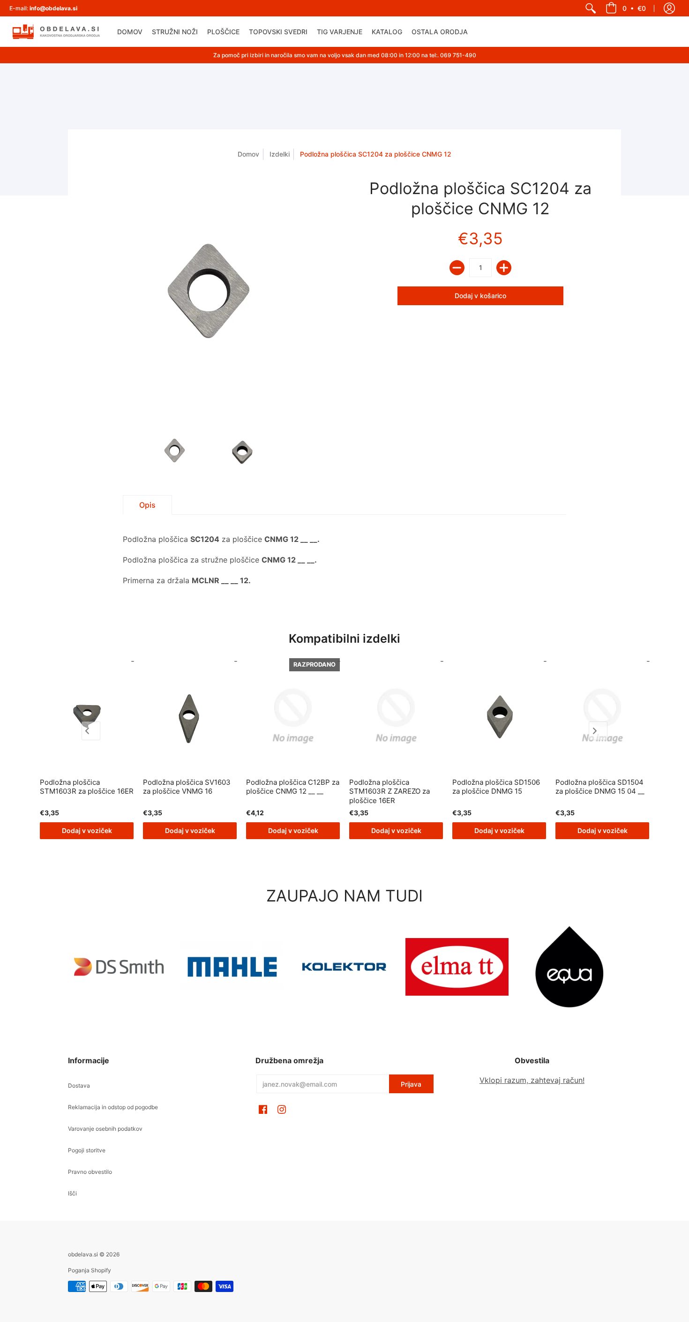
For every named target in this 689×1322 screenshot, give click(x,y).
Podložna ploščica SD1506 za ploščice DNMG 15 (496, 787)
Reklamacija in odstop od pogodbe (113, 1107)
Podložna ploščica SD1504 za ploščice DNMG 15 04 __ (599, 787)
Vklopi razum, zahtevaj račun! (531, 1080)
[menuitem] (590, 8)
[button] (626, 8)
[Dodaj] (503, 267)
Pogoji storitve (86, 1150)
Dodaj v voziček (87, 830)
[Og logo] (344, 967)
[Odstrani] (456, 267)
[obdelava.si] (56, 31)
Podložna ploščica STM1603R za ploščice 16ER (87, 787)
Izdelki (280, 154)
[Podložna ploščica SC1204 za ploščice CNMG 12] (174, 451)
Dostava (79, 1085)
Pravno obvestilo (90, 1171)
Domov (248, 154)
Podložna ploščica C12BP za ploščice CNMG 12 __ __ (292, 787)
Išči (72, 1193)
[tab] (147, 505)
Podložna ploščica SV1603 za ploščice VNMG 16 (187, 787)
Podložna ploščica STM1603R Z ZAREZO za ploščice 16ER (389, 791)
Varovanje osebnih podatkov (105, 1128)
